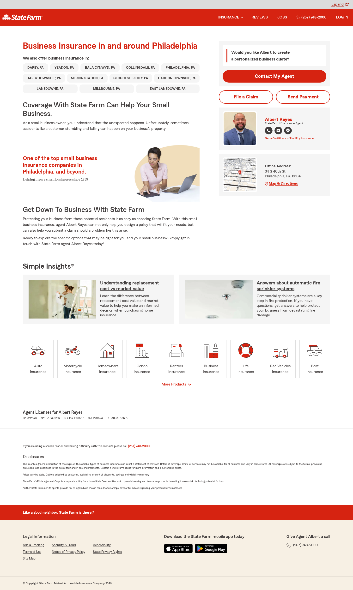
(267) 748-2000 (313, 17)
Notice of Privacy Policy (68, 552)
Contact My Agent (274, 76)
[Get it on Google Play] (211, 548)
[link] (22, 17)
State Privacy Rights (107, 552)
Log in (342, 17)
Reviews (260, 17)
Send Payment (303, 97)
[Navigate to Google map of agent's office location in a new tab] (288, 130)
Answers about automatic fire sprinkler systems (288, 286)
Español (337, 4)
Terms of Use (32, 552)
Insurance (228, 17)
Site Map (29, 558)
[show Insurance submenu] (241, 17)
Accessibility (102, 545)
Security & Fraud (64, 545)
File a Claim (246, 97)
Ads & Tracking (33, 545)
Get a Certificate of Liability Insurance (289, 138)
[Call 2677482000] (269, 130)
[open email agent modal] (278, 131)
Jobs (282, 17)
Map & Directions (283, 183)
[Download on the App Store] (178, 548)
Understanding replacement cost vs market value (129, 286)
